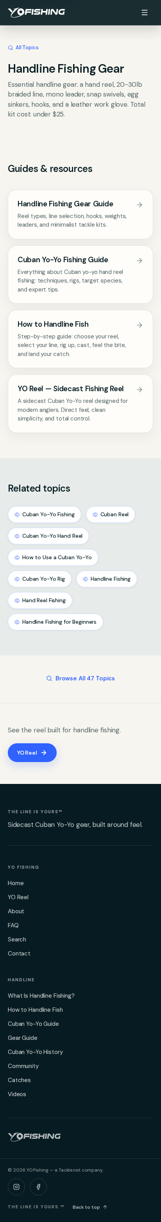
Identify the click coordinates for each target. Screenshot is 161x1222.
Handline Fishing (111, 578)
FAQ (13, 925)
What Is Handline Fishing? (41, 996)
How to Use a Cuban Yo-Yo (57, 557)
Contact (19, 953)
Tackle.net (69, 1170)
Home (16, 883)
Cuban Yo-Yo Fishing (48, 514)
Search (17, 939)
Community (23, 1066)
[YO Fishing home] (34, 1136)
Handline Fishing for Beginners (59, 621)
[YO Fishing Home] (36, 12)
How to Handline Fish (35, 1010)
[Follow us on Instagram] (16, 1186)
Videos (17, 1094)
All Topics (27, 47)
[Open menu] (144, 12)
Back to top (86, 1207)
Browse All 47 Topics (85, 678)
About (16, 911)
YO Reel (27, 752)
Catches (19, 1080)
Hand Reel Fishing (44, 600)
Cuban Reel (114, 514)
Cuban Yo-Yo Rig (43, 578)
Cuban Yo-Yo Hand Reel (52, 535)
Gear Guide (23, 1038)
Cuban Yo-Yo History (35, 1052)
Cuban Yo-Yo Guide (33, 1024)
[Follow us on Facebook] (38, 1186)
